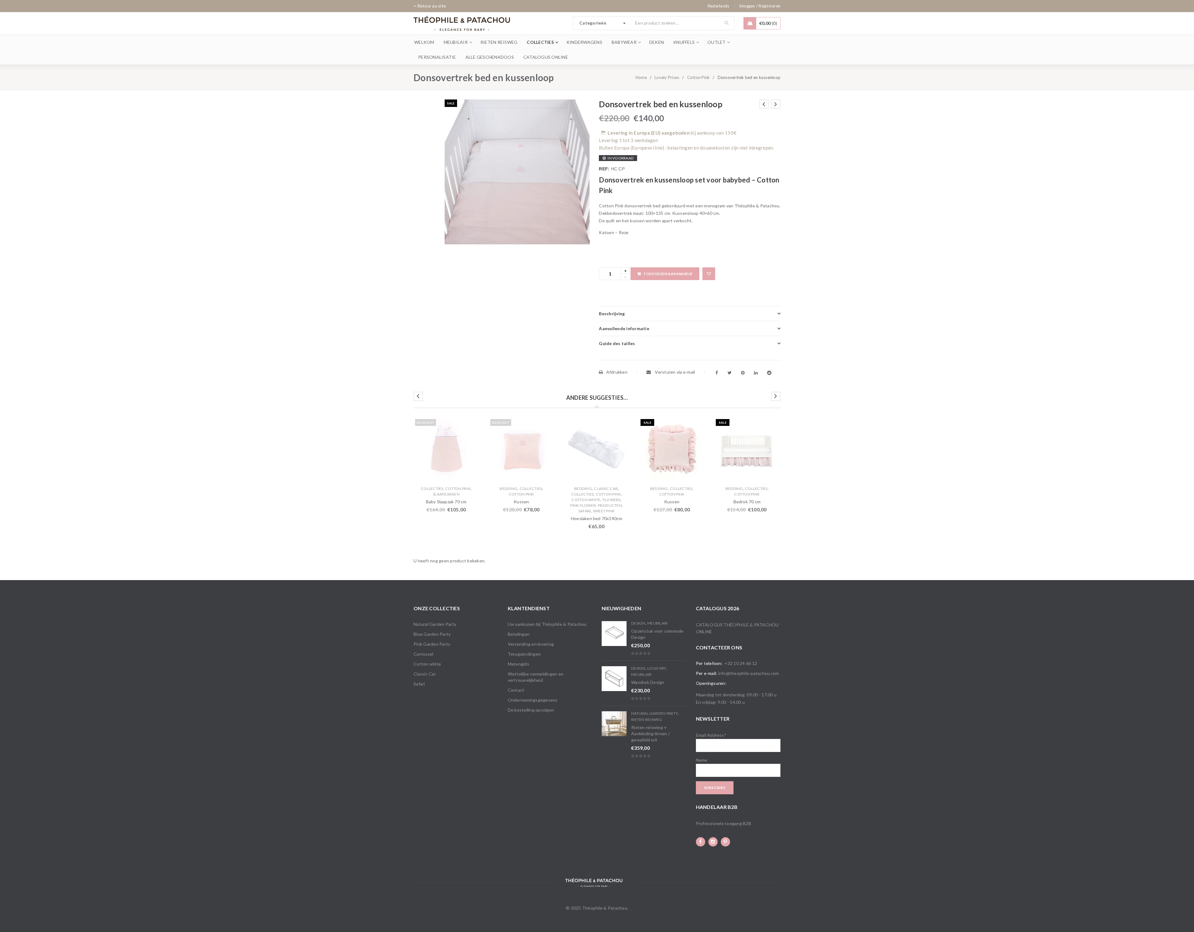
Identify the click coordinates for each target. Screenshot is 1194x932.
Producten (610, 505)
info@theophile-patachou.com (748, 673)
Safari (584, 511)
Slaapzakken (446, 494)
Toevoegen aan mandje (667, 273)
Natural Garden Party (435, 624)
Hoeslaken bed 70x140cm (596, 518)
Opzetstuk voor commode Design (657, 634)
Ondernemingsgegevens (533, 700)
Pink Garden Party (432, 644)
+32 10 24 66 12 (740, 663)
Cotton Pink (698, 77)
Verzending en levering (531, 644)
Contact (516, 690)
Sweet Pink (604, 511)
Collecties (432, 488)
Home (641, 77)
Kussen (521, 501)
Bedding (508, 488)
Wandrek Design (647, 682)
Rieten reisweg (646, 719)
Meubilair (657, 623)
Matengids (518, 664)
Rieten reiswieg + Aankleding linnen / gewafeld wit (650, 733)
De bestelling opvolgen (531, 710)
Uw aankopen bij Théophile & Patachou (547, 624)
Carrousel (423, 654)
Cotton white (586, 499)
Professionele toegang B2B (723, 823)
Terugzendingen (524, 654)
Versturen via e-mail (674, 372)
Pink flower (583, 505)
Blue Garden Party (432, 634)
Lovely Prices (667, 77)
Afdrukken (616, 372)
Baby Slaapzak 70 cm (446, 501)
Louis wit (656, 668)
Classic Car (606, 488)
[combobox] (601, 23)
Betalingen (519, 634)
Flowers (612, 499)
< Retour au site (430, 5)
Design (638, 623)
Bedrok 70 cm (747, 501)
